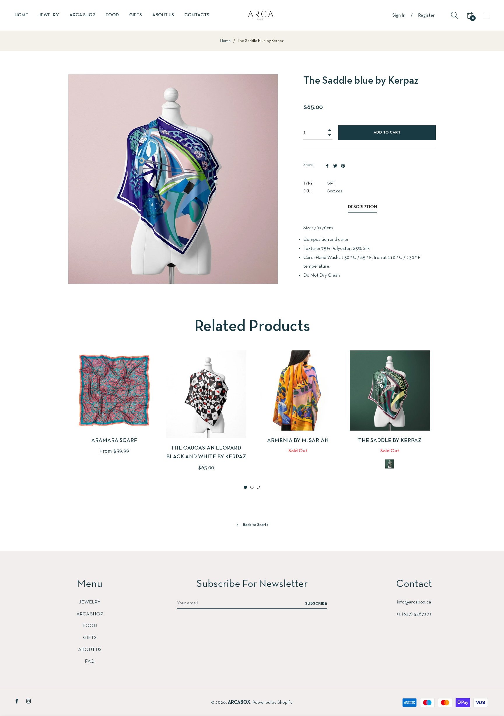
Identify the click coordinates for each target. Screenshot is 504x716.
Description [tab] (362, 207)
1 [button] (245, 487)
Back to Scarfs (255, 525)
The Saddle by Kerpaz (389, 440)
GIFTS (90, 638)
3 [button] (258, 487)
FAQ (89, 661)
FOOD (90, 626)
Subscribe (316, 604)
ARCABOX (239, 702)
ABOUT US (90, 649)
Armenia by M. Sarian (298, 440)
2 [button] (251, 487)
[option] (114, 412)
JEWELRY (90, 602)
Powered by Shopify (272, 702)
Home (225, 41)
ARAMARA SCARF (114, 440)
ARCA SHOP (89, 614)
